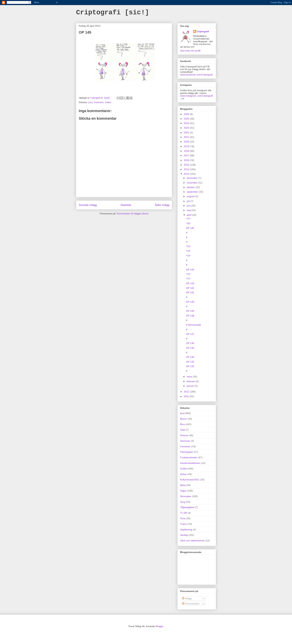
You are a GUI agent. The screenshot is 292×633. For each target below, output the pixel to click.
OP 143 (190, 283)
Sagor (183, 490)
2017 (187, 155)
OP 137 (190, 334)
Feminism (99, 102)
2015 (187, 164)
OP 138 (190, 315)
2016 (187, 160)
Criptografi (203, 31)
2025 (187, 118)
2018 (187, 151)
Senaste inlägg (88, 205)
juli (188, 201)
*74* (188, 251)
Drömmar (185, 441)
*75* (188, 246)
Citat (182, 429)
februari (191, 381)
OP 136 (190, 343)
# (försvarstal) (193, 324)
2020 (187, 141)
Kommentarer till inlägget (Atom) (132, 213)
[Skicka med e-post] (118, 98)
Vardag (184, 535)
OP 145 (190, 228)
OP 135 (190, 348)
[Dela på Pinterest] (131, 98)
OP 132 (190, 366)
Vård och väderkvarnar (192, 540)
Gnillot (108, 102)
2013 (187, 174)
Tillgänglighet (187, 507)
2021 (187, 137)
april (189, 215)
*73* (188, 255)
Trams (183, 524)
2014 (187, 169)
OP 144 (190, 269)
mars (190, 376)
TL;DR (183, 512)
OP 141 (190, 292)
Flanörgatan (186, 452)
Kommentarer (192, 603)
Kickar (183, 474)
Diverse (184, 435)
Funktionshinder (188, 457)
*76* (188, 223)
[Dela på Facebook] (128, 98)
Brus (182, 424)
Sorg (182, 501)
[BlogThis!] (121, 98)
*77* (188, 218)
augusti (191, 196)
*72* (188, 274)
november (192, 182)
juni (189, 205)
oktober (191, 187)
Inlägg (187, 598)
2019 (187, 146)
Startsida (125, 205)
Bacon (183, 418)
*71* (188, 278)
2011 (187, 396)
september (193, 191)
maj (189, 210)
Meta (183, 485)
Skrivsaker (185, 496)
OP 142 (190, 288)
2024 (187, 123)
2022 (187, 132)
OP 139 (190, 311)
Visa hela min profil (190, 50)
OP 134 (190, 357)
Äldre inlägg (162, 205)
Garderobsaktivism (190, 463)
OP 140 (190, 301)
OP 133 (190, 361)
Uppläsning (186, 529)
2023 (187, 127)
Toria (182, 518)
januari (191, 386)
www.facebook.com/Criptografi (196, 74)
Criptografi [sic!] (112, 12)
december (192, 178)
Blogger (159, 626)
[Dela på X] (124, 98)
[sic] (90, 102)
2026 (187, 114)
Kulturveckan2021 (189, 479)
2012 (187, 391)
